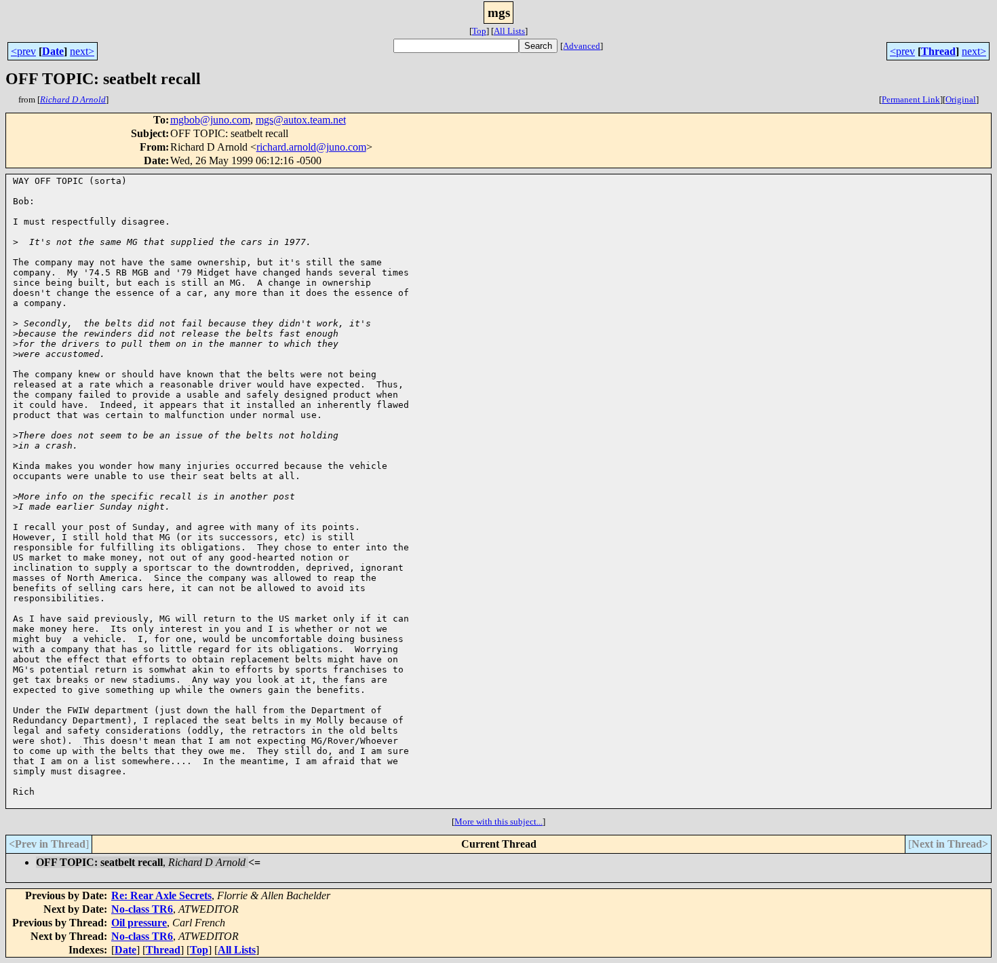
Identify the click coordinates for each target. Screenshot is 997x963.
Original (960, 99)
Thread (938, 51)
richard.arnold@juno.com (311, 147)
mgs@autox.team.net (301, 120)
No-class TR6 (142, 909)
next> (82, 51)
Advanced (581, 46)
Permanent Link (911, 99)
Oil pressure (139, 922)
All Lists (509, 31)
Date (53, 51)
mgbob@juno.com (210, 120)
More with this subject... (498, 821)
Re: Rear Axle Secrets (161, 895)
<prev (23, 51)
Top (479, 31)
